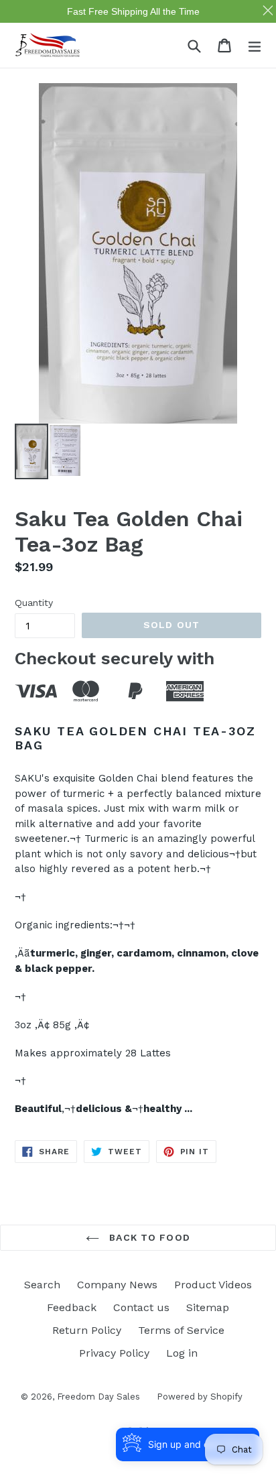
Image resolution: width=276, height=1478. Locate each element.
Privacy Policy (114, 1353)
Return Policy (86, 1330)
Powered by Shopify (200, 1397)
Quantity (34, 602)
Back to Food (148, 1237)
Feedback (71, 1307)
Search (42, 1284)
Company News (117, 1284)
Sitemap (207, 1307)
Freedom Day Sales (98, 1397)
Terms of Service (181, 1330)
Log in (182, 1353)
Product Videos (213, 1284)
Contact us (141, 1307)
